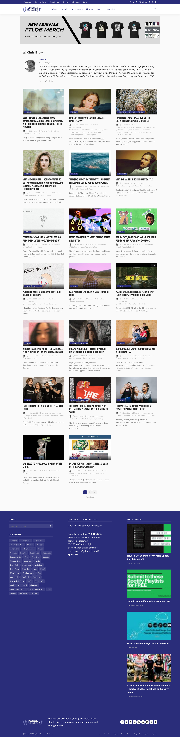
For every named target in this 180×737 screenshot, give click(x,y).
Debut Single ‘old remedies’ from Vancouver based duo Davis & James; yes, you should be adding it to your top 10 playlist (43, 122)
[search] (155, 9)
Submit (100, 9)
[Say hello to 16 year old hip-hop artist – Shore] (43, 447)
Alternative (29, 133)
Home (54, 9)
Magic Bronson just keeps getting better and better (89, 238)
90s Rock (74, 247)
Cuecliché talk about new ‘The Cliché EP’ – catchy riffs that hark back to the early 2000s (148, 689)
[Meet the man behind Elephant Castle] (136, 163)
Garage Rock (84, 247)
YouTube (34, 593)
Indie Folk (98, 130)
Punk (136, 304)
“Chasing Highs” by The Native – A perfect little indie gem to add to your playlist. (89, 181)
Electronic (46, 553)
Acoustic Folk (123, 130)
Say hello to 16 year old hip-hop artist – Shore (43, 465)
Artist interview (122, 132)
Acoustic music (134, 130)
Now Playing (96, 132)
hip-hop (28, 473)
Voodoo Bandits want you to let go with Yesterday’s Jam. (136, 350)
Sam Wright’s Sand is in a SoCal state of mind (89, 293)
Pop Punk (28, 247)
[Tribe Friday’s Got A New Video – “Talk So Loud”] (43, 390)
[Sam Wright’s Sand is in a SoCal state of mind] (90, 276)
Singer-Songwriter (44, 195)
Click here (73, 525)
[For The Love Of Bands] (32, 9)
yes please (74, 476)
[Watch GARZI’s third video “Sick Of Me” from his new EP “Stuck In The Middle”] (136, 276)
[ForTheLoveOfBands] (33, 721)
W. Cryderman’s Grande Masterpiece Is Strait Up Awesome (42, 293)
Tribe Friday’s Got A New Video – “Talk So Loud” (43, 407)
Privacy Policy (53, 2)
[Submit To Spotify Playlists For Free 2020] (149, 584)
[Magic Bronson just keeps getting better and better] (90, 221)
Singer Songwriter (36, 589)
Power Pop (136, 415)
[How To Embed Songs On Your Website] (149, 626)
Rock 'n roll (22, 585)
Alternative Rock (77, 189)
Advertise (75, 2)
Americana (146, 130)
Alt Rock (121, 304)
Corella (73, 473)
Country (23, 553)
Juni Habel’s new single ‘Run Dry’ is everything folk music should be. (133, 119)
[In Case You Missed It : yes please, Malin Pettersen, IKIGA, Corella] (90, 447)
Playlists (78, 9)
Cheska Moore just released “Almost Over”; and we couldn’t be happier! (87, 350)
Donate (85, 2)
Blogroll (66, 2)
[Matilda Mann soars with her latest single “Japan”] (90, 101)
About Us (27, 2)
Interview (54, 415)
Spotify (13, 593)
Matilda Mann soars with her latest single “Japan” (87, 119)
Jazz (35, 569)
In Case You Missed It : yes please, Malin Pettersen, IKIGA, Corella (88, 465)
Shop (91, 9)
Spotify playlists (90, 135)
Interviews (122, 112)
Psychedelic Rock (146, 186)
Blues (40, 549)
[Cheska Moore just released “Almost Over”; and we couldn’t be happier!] (90, 332)
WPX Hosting (94, 534)
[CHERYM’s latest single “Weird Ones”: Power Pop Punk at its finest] (136, 390)
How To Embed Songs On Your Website (147, 643)
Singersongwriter (77, 135)
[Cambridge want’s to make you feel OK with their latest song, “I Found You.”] (43, 221)
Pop (39, 573)
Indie (40, 133)
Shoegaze (34, 585)
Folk (35, 133)
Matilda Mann (75, 132)
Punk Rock (37, 247)
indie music (26, 565)
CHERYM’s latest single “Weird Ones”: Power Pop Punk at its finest (134, 407)
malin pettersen (89, 473)
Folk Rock (35, 557)
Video (128, 286)
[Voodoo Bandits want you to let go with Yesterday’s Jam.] (136, 332)
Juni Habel (138, 132)
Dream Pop (34, 553)
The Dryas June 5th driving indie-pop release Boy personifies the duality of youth (88, 409)
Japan (105, 130)
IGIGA (80, 473)
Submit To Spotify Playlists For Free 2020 (148, 601)
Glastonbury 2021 (87, 130)
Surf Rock (140, 358)
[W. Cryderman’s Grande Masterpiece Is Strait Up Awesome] (43, 276)
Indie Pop (121, 247)
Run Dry (128, 135)
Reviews (27, 112)
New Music (86, 132)
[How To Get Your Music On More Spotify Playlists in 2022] (149, 538)
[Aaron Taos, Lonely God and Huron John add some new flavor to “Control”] (136, 221)
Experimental (15, 557)
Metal (42, 569)
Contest (13, 553)
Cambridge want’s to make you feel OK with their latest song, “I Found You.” (42, 238)
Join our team (40, 2)
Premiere (36, 577)
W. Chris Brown (54, 131)
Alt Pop (87, 419)
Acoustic (13, 541)
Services (111, 9)
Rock (134, 358)
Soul (49, 589)
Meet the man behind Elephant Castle (134, 179)
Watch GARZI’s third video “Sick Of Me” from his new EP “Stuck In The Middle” (135, 293)
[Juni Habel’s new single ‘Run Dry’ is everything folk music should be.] (136, 101)
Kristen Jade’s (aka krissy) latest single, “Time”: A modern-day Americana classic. (43, 350)
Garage (27, 415)
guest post (28, 561)
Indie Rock (89, 189)
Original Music (28, 573)
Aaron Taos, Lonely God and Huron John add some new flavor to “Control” (136, 238)
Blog (64, 9)
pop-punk (14, 577)
